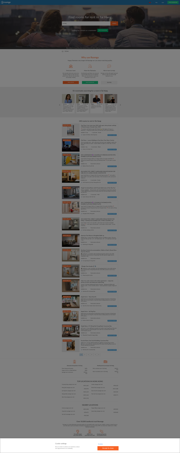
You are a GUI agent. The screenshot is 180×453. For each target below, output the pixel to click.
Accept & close (108, 448)
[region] (90, 445)
